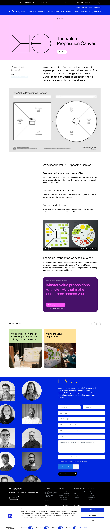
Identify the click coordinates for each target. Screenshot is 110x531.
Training (68, 11)
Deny (92, 520)
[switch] (46, 527)
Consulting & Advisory (79, 491)
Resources (84, 11)
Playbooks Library (63, 497)
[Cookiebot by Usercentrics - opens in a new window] (10, 528)
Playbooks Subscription (54, 11)
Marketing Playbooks (64, 495)
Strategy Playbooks (64, 493)
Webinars (90, 493)
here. (85, 461)
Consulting (32, 11)
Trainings (76, 493)
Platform (76, 495)
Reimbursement (63, 499)
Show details (84, 528)
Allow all (92, 510)
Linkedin (47, 500)
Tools (76, 11)
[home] (17, 11)
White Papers (91, 495)
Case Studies (91, 497)
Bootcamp (76, 497)
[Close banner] (107, 508)
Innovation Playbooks (64, 491)
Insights (90, 491)
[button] (55, 11)
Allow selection (92, 515)
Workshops (41, 11)
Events (90, 499)
